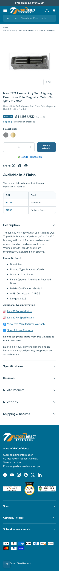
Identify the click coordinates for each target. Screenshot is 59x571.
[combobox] (29, 18)
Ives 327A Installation (19, 311)
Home (5, 27)
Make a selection (46, 147)
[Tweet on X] (13, 166)
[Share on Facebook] (20, 166)
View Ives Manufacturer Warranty (26, 324)
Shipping (7, 121)
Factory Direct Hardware (20, 563)
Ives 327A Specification (20, 317)
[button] (54, 10)
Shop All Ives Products (20, 330)
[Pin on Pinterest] (26, 166)
